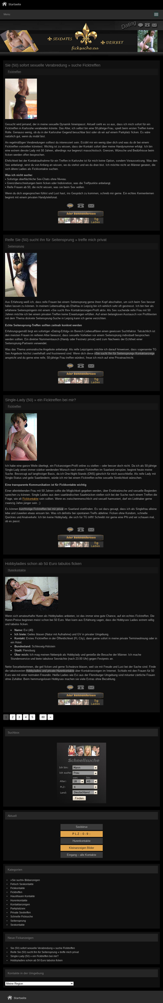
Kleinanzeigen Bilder (81, 847)
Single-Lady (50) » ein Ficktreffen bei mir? (40, 400)
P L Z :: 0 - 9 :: (81, 833)
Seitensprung (16, 246)
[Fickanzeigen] (11, 5)
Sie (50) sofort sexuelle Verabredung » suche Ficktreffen (52, 65)
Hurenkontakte (17, 570)
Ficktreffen (14, 71)
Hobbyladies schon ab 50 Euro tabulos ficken (43, 564)
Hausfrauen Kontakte (22, 896)
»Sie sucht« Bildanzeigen (25, 880)
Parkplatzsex (17, 908)
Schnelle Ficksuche (21, 916)
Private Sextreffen (20, 912)
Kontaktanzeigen (20, 904)
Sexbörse (81, 826)
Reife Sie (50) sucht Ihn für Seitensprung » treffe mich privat (56, 240)
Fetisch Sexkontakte (22, 884)
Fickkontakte (30, 498)
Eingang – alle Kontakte (81, 854)
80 (43, 717)
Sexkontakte (17, 924)
